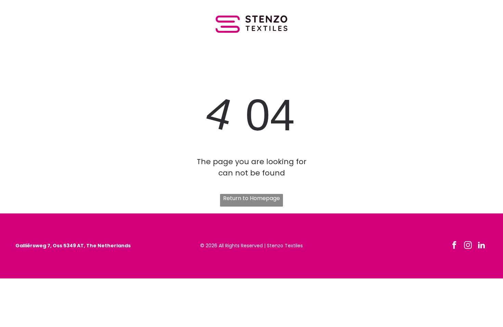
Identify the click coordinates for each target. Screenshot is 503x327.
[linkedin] (482, 246)
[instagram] (468, 246)
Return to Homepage (251, 198)
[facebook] (454, 246)
